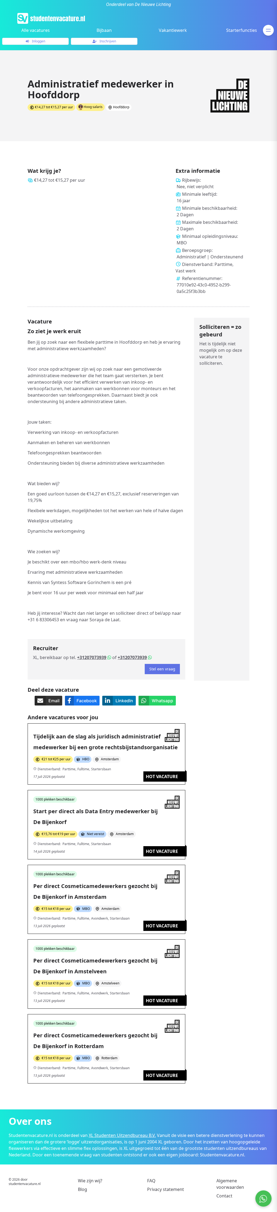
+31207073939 (91, 657)
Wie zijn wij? (90, 1181)
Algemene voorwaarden (230, 1184)
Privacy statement (165, 1189)
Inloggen (38, 41)
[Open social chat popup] (263, 1198)
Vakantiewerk (173, 30)
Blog (82, 1189)
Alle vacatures (35, 30)
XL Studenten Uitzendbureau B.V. (122, 1135)
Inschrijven (107, 41)
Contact (224, 1196)
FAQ (151, 1181)
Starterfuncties (241, 30)
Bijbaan (104, 30)
